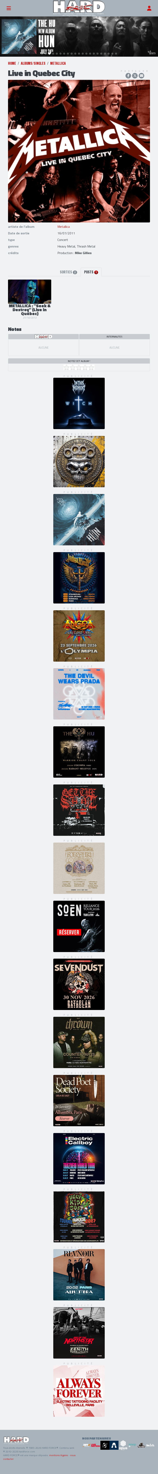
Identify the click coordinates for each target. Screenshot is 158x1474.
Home (12, 63)
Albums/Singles (33, 63)
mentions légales (58, 1455)
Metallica (58, 63)
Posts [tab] (90, 271)
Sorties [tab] (68, 271)
